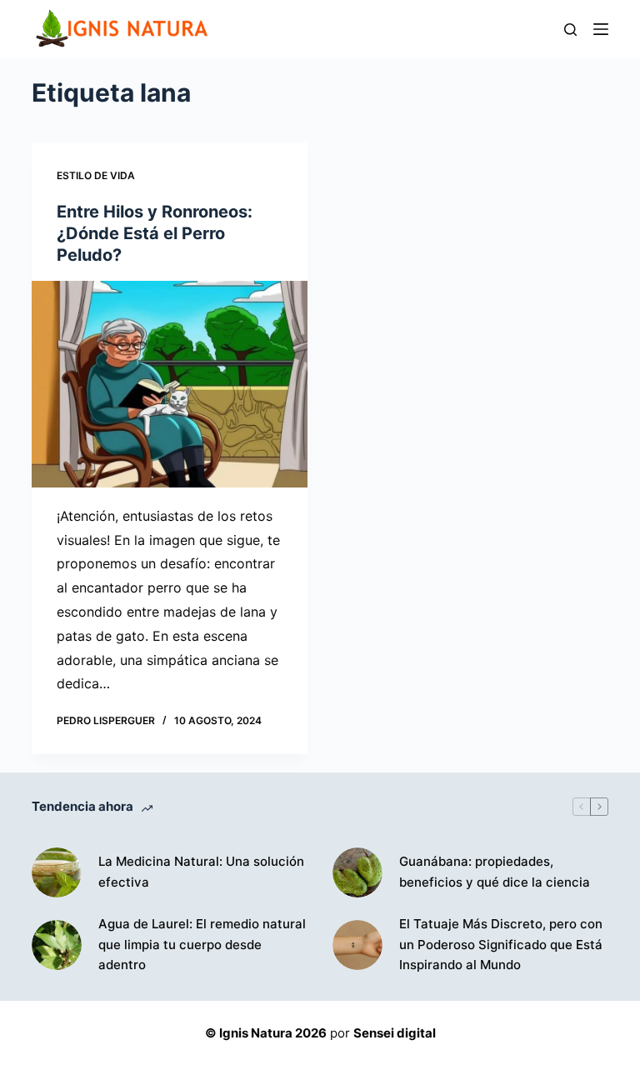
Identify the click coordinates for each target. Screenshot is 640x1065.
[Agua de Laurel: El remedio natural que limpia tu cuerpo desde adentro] (57, 945)
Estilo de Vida (96, 175)
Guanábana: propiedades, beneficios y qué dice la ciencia (494, 871)
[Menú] (600, 29)
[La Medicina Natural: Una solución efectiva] (57, 873)
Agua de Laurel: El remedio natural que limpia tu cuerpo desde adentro (202, 944)
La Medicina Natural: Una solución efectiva (201, 871)
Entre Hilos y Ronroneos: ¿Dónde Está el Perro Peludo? (154, 233)
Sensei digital (394, 1033)
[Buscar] (570, 29)
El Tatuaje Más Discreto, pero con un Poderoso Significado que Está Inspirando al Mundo (500, 944)
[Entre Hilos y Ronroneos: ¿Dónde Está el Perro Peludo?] (170, 384)
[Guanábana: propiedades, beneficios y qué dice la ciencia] (357, 873)
